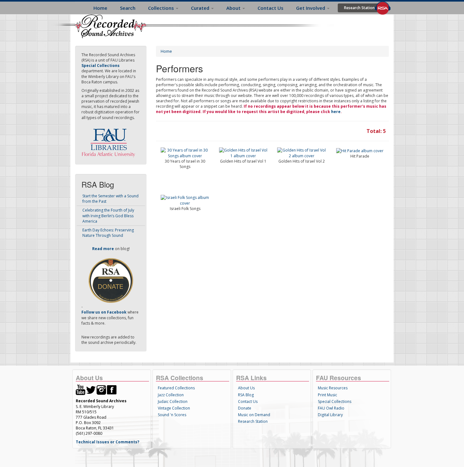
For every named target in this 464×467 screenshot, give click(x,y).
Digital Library (330, 414)
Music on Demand (254, 414)
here (336, 111)
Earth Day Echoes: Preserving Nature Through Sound (108, 232)
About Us (246, 388)
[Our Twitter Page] (91, 389)
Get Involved (311, 8)
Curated (201, 8)
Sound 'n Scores (172, 414)
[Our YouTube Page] (80, 389)
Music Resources (333, 388)
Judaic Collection (172, 401)
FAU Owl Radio (331, 408)
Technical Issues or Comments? (107, 442)
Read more (103, 248)
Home (100, 8)
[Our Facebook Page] (111, 389)
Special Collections (334, 401)
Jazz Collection (171, 395)
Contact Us (270, 8)
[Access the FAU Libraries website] (109, 140)
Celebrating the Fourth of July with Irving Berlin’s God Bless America (108, 215)
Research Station (359, 7)
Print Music (327, 395)
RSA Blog (246, 395)
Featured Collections (176, 388)
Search (127, 8)
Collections (161, 8)
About (234, 8)
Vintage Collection (174, 408)
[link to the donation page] (110, 280)
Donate (244, 408)
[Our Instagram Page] (101, 389)
